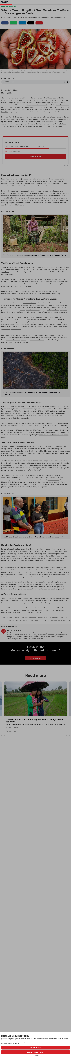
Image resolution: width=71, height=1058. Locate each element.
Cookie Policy (35, 1055)
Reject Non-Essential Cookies (35, 1052)
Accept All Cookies (35, 1047)
